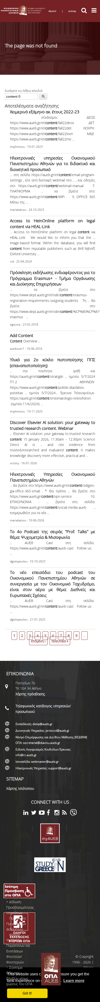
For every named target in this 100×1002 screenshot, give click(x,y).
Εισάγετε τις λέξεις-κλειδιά (23, 90)
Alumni (52, 11)
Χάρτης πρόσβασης (30, 694)
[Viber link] (73, 814)
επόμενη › (38, 641)
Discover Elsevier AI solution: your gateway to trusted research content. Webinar (52, 425)
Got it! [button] (27, 993)
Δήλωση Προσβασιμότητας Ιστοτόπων (20, 907)
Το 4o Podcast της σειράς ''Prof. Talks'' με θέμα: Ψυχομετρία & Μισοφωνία (52, 534)
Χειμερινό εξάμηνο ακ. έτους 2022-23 (44, 112)
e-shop (72, 11)
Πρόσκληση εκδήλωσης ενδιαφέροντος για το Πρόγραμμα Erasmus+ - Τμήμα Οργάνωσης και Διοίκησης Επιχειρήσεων (52, 278)
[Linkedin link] (27, 813)
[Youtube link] (43, 813)
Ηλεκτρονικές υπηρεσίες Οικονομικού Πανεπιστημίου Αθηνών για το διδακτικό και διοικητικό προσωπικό (52, 163)
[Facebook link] (50, 813)
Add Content (21, 335)
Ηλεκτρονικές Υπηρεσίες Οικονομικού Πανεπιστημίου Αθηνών (52, 477)
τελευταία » (59, 641)
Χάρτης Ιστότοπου (20, 788)
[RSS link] (66, 813)
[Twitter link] (35, 813)
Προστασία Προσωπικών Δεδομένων (16, 923)
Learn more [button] (73, 981)
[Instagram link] (58, 813)
